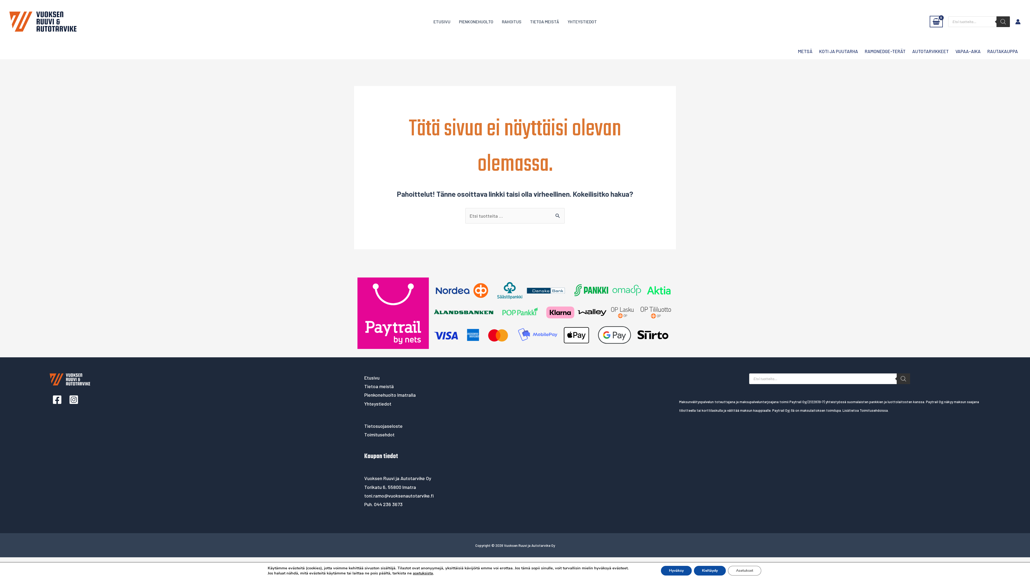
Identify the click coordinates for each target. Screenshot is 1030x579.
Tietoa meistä (544, 21)
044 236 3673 (388, 504)
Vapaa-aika (968, 51)
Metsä (805, 51)
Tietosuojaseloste (383, 426)
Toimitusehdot (379, 434)
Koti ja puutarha (838, 51)
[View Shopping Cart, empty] (936, 22)
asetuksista (423, 573)
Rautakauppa (1002, 51)
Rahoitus (511, 21)
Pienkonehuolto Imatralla (390, 395)
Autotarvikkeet (930, 51)
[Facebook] (57, 399)
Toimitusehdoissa (874, 410)
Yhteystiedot (582, 21)
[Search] (1003, 21)
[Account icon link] (1018, 21)
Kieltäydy (710, 570)
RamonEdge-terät (885, 51)
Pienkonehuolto (476, 21)
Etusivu (441, 21)
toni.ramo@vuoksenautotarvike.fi (399, 496)
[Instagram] (73, 399)
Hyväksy (676, 570)
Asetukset (744, 570)
